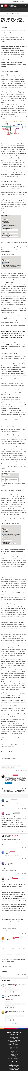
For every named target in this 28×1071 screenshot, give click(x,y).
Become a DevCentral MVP (14, 1044)
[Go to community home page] (10, 6)
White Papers (14, 1051)
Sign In (24, 6)
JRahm (6, 985)
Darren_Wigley (8, 863)
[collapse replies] (14, 799)
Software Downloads (14, 1068)
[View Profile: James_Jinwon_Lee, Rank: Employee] (3, 996)
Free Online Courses (14, 1057)
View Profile (8, 782)
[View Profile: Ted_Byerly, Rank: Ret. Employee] (3, 800)
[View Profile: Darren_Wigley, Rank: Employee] (3, 863)
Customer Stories (14, 1054)
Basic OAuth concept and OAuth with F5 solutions (14, 996)
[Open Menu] (26, 10)
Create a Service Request (14, 1067)
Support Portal (14, 1069)
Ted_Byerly (7, 800)
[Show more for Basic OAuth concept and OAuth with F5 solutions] (14, 1006)
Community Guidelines (14, 1040)
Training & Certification (14, 1058)
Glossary (14, 1053)
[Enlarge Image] (14, 128)
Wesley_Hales (8, 1013)
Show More (14, 1023)
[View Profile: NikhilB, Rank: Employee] (3, 852)
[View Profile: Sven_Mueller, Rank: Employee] (3, 776)
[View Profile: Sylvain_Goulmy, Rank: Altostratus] (3, 813)
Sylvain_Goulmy (8, 813)
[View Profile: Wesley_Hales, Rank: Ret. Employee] (3, 1012)
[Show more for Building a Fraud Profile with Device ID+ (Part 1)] (11, 1018)
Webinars (14, 1055)
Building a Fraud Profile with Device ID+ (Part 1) (14, 1012)
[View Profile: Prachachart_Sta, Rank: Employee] (3, 938)
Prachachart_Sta (9, 938)
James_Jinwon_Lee (9, 998)
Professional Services (14, 1065)
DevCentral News (14, 1034)
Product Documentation (14, 1050)
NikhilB (6, 852)
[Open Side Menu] (2, 6)
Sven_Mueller (8, 774)
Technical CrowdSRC (14, 1039)
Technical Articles (6, 9)
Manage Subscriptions (14, 1064)
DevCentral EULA (14, 1041)
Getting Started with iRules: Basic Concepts (15, 984)
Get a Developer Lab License (14, 1043)
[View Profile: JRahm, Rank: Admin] (3, 985)
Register (20, 6)
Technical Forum (14, 1036)
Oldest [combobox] (24, 796)
